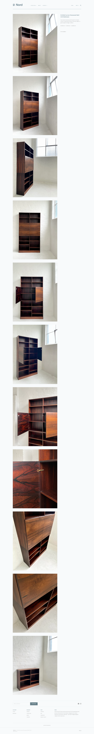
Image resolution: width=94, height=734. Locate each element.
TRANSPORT (43, 715)
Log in (14, 711)
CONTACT (42, 711)
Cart (77, 5)
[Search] (80, 5)
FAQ (41, 713)
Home (14, 730)
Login (72, 5)
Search (28, 711)
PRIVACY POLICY (43, 717)
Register (14, 713)
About (39, 5)
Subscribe (34, 703)
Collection (33, 5)
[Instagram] (80, 704)
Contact (44, 5)
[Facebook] (78, 704)
